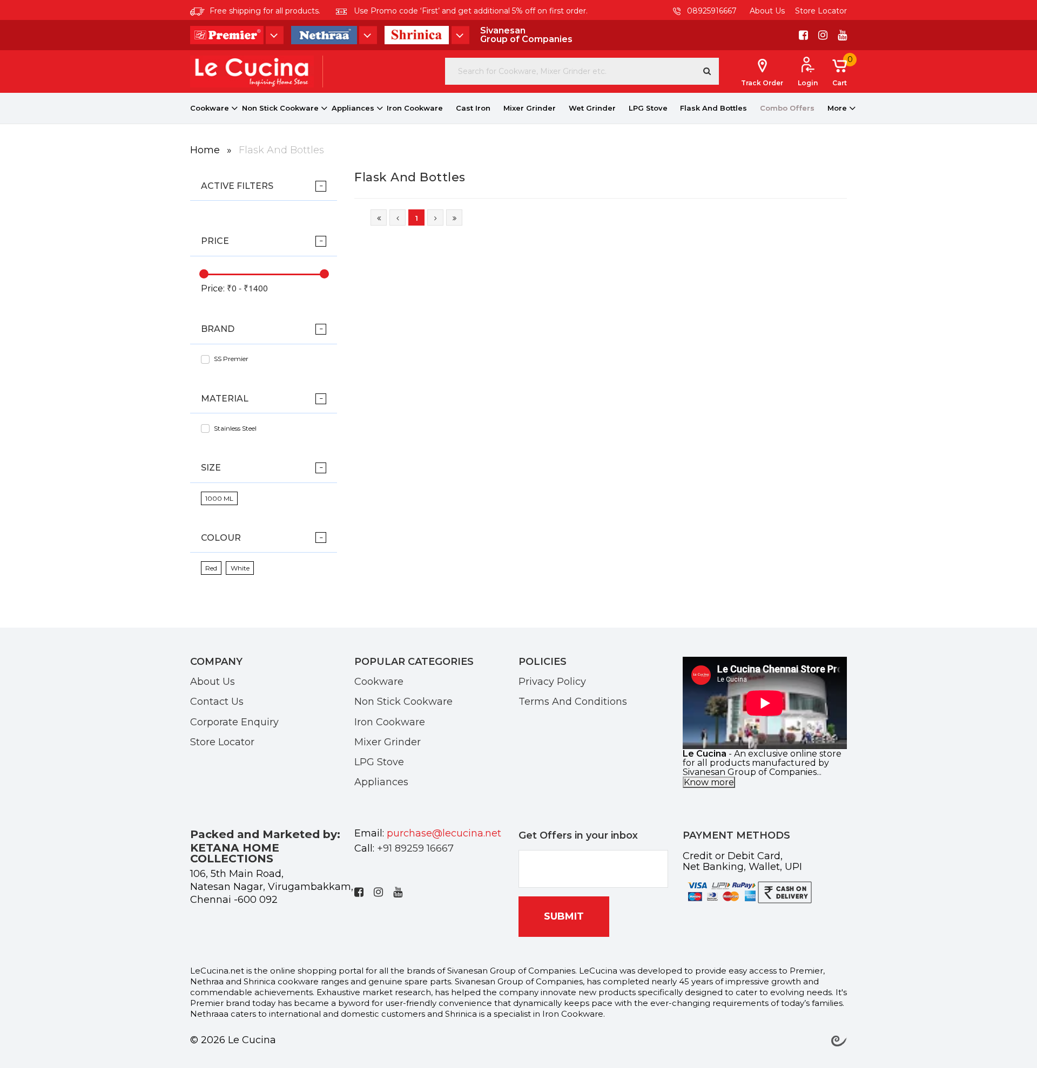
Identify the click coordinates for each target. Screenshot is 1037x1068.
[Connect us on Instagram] (822, 35)
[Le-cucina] (252, 71)
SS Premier (231, 359)
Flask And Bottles (713, 108)
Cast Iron (473, 108)
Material (224, 398)
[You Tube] (842, 35)
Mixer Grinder (529, 108)
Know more (709, 782)
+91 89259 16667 (415, 848)
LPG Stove (648, 108)
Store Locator (821, 11)
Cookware (209, 108)
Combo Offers (787, 108)
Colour (221, 538)
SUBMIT (564, 916)
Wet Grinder (592, 108)
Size (211, 467)
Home (206, 150)
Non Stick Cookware (280, 108)
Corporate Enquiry (234, 721)
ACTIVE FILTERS (237, 186)
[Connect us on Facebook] (803, 35)
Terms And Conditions (572, 701)
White (240, 568)
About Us (767, 11)
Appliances (353, 108)
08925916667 (711, 11)
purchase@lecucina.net (444, 833)
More (837, 108)
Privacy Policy (552, 681)
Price (215, 241)
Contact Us (217, 701)
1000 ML (219, 498)
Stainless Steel (235, 428)
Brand (217, 329)
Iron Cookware (415, 108)
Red (211, 568)
